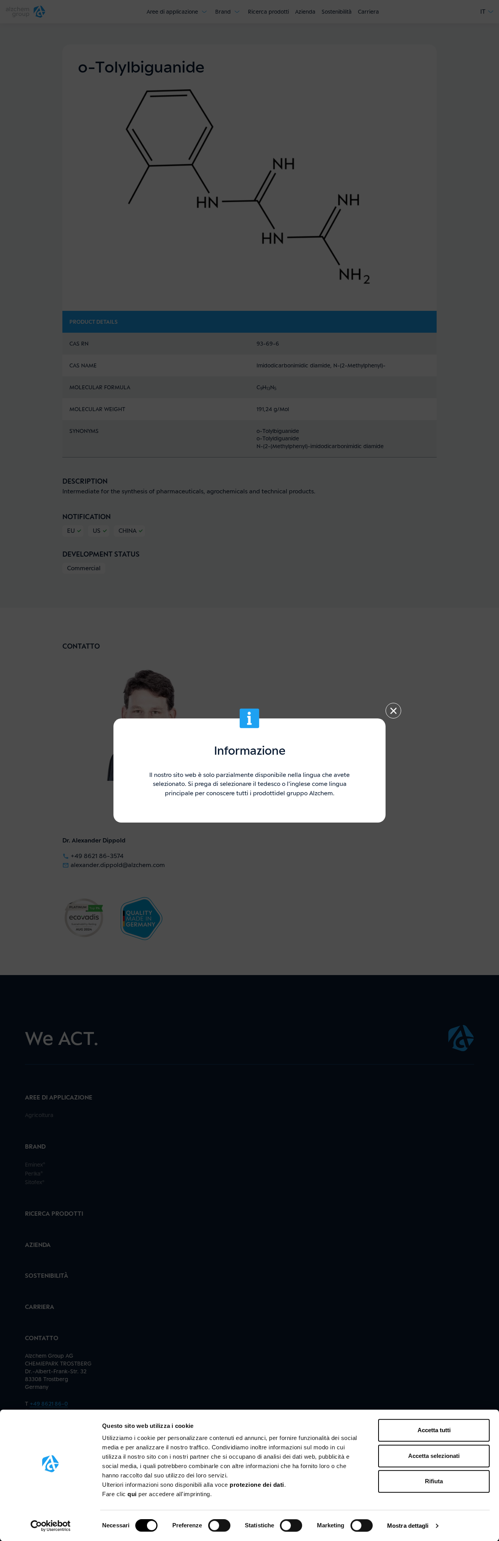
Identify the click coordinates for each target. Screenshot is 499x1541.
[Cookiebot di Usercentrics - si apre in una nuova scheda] (50, 1526)
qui (132, 1494)
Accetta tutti (434, 1430)
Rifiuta (434, 1481)
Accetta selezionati (434, 1455)
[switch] (219, 1525)
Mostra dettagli (408, 1525)
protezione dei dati (257, 1484)
